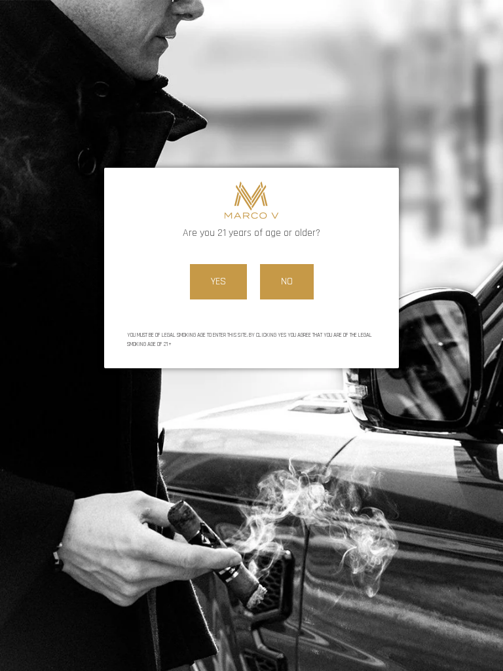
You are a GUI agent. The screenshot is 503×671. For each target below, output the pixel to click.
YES (218, 281)
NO (287, 281)
